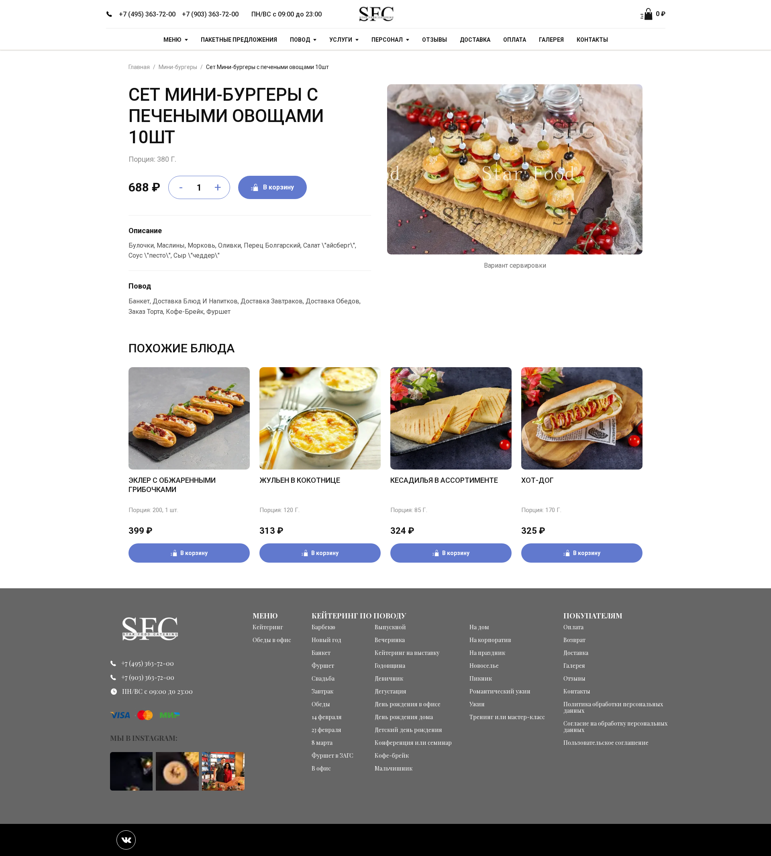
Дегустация (390, 691)
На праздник (487, 653)
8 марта (322, 743)
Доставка (475, 40)
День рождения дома (404, 717)
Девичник (389, 678)
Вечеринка (390, 640)
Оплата (514, 40)
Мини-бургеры (178, 67)
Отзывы (434, 40)
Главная (139, 67)
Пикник (480, 678)
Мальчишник (393, 768)
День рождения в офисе (408, 704)
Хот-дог (537, 480)
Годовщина (390, 666)
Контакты (592, 40)
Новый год (326, 640)
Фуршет (323, 666)
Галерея (551, 40)
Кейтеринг (268, 627)
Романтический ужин (499, 691)
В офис (321, 768)
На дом (479, 627)
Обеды (321, 704)
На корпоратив (490, 640)
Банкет (321, 653)
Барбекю (323, 627)
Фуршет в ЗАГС (332, 755)
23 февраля (326, 730)
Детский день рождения (408, 730)
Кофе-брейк (392, 755)
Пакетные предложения (239, 40)
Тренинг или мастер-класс (507, 717)
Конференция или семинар (413, 743)
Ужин (477, 704)
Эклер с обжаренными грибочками (172, 485)
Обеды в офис (272, 640)
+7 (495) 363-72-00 (147, 14)
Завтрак (322, 691)
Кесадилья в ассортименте (444, 480)
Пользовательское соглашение (606, 743)
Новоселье (484, 666)
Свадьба (323, 678)
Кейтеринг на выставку (407, 653)
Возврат (574, 640)
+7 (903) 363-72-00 (210, 14)
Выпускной (390, 627)
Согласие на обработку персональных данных (615, 726)
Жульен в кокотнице (299, 480)
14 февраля (327, 717)
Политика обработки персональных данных (613, 707)
